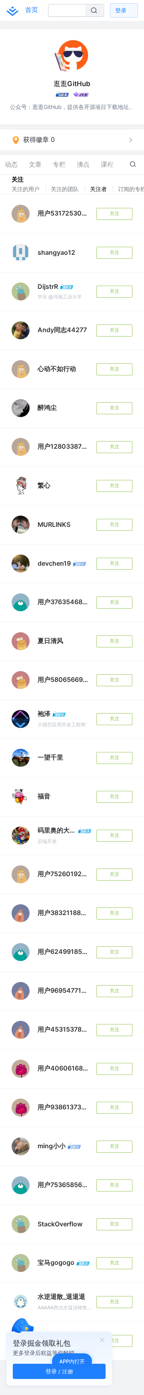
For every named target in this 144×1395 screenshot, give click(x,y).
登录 (120, 10)
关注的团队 (65, 188)
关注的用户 (26, 188)
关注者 (99, 188)
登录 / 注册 (59, 1371)
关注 (114, 213)
